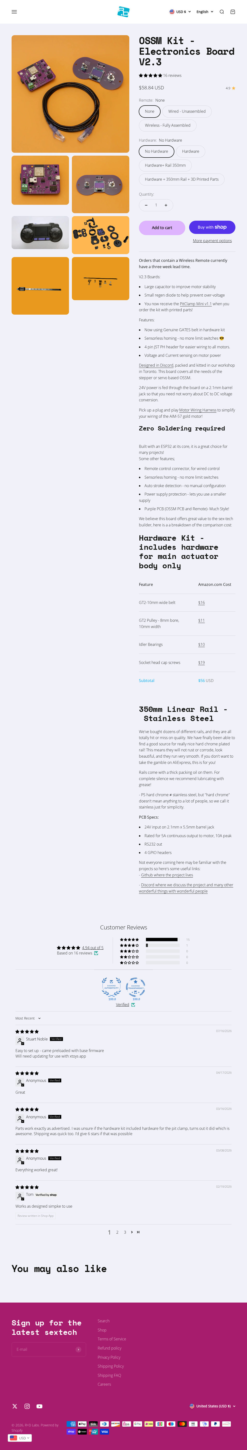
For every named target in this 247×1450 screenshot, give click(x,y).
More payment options (212, 240)
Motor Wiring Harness (197, 410)
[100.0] (111, 987)
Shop (102, 1330)
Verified (122, 1004)
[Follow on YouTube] (39, 1406)
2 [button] (117, 1232)
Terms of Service (112, 1339)
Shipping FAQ (109, 1375)
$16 (201, 602)
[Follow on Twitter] (15, 1406)
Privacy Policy (109, 1357)
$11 (201, 620)
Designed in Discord (156, 365)
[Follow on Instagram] (27, 1406)
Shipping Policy (111, 1366)
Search (104, 1321)
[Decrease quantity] (146, 205)
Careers (104, 1384)
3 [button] (125, 1232)
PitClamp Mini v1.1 (196, 303)
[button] (151, 75)
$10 (201, 644)
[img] (27, 1031)
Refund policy (109, 1348)
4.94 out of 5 (92, 947)
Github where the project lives (167, 875)
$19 (201, 662)
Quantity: (146, 194)
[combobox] (20, 1438)
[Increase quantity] (166, 205)
